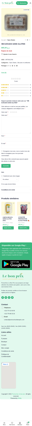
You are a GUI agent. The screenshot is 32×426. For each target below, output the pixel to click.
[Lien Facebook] (8, 66)
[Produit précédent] (25, 40)
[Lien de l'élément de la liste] (8, 335)
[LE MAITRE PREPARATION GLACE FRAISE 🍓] (24, 208)
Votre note (4, 112)
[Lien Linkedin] (15, 66)
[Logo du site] (7, 3)
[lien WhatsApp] (9, 297)
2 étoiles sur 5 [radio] (12, 112)
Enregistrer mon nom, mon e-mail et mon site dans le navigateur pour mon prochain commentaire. (15, 153)
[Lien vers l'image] (16, 264)
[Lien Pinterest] (12, 66)
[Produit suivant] (30, 40)
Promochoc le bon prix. (18, 394)
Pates (11, 222)
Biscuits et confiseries (24, 62)
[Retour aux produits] (27, 40)
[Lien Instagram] (6, 297)
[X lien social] (10, 66)
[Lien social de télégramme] (17, 66)
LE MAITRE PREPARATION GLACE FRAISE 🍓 (23, 219)
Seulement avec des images (11, 176)
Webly (20, 398)
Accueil (3, 40)
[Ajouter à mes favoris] (13, 203)
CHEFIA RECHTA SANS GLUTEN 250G (8, 219)
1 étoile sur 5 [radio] (10, 112)
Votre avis (4, 115)
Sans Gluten (11, 40)
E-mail (3, 143)
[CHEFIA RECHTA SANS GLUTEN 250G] (8, 208)
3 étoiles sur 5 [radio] (13, 112)
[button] (8, 227)
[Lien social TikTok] (12, 297)
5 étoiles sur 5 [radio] (16, 112)
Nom (3, 136)
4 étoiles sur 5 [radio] (15, 112)
